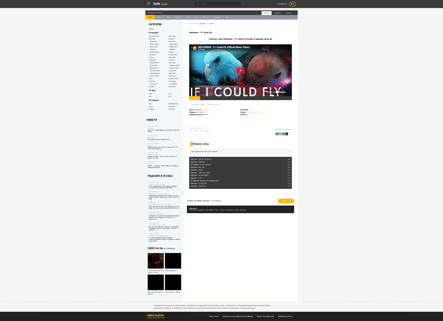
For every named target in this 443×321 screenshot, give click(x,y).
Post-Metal (172, 60)
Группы (188, 17)
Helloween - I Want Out (198, 186)
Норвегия (151, 109)
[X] (286, 134)
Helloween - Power (197, 170)
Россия (151, 106)
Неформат (218, 17)
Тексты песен (206, 17)
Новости (159, 17)
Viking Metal (172, 86)
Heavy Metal (172, 41)
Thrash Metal (172, 81)
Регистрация (282, 4)
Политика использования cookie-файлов (238, 316)
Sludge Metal (172, 70)
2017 (170, 96)
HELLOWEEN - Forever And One (201, 165)
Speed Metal (258, 112)
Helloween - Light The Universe (201, 173)
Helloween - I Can (196, 178)
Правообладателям (285, 316)
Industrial (171, 52)
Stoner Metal (172, 76)
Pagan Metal (172, 57)
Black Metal (152, 39)
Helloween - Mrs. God (197, 167)
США (150, 104)
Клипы (196, 17)
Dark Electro (152, 55)
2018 (170, 94)
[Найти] (238, 4)
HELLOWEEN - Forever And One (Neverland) (205, 181)
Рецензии (151, 29)
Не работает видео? (198, 104)
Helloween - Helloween (198, 162)
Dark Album (155, 315)
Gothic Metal (172, 36)
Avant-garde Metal (154, 36)
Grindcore (171, 39)
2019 (150, 96)
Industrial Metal (173, 55)
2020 (150, 94)
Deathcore (151, 57)
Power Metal (250, 112)
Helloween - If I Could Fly (199, 183)
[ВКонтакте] (277, 134)
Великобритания (173, 104)
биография (205, 110)
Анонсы (168, 17)
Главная (150, 17)
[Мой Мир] (283, 134)
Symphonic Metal (173, 78)
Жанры (227, 17)
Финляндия (172, 106)
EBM (150, 78)
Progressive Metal (173, 68)
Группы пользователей (265, 316)
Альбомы (178, 17)
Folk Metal (152, 86)
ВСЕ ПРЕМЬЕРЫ (169, 249)
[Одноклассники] (280, 134)
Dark (160, 4)
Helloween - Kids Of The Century (201, 159)
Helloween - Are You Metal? (199, 175)
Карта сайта (214, 316)
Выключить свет (213, 104)
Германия (171, 109)
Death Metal (152, 60)
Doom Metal (152, 81)
